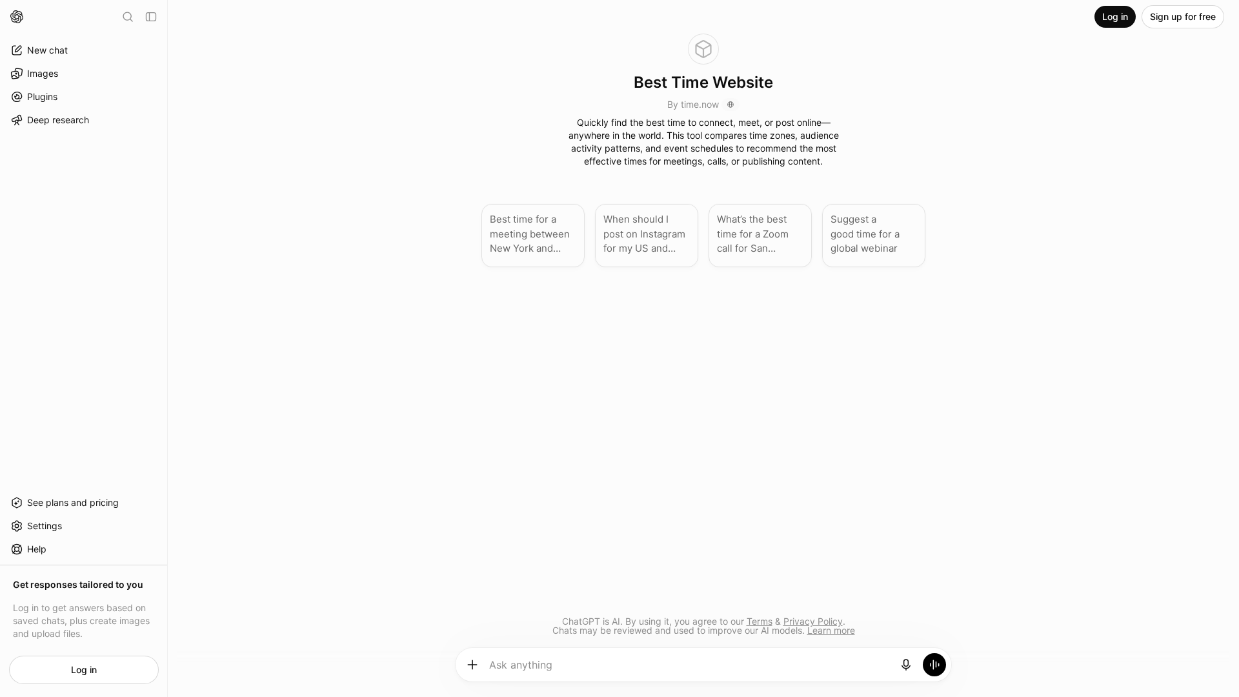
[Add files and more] (472, 664)
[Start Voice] (934, 664)
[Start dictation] (906, 664)
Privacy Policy (813, 621)
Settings (44, 525)
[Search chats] (127, 16)
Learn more (831, 630)
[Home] (16, 16)
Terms (759, 621)
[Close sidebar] (151, 16)
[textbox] (690, 669)
